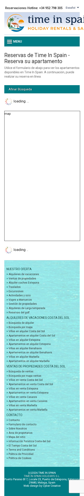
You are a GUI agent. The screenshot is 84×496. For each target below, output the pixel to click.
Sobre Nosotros (18, 428)
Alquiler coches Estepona (24, 282)
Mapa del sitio (17, 437)
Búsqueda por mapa (21, 327)
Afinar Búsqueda (20, 89)
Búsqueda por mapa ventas (25, 375)
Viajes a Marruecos (20, 299)
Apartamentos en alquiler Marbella (29, 361)
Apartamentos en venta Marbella (28, 409)
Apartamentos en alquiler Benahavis (30, 352)
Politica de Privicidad (21, 454)
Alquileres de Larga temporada (27, 308)
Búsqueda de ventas (21, 371)
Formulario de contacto (22, 424)
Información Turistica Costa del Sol (29, 441)
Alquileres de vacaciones (24, 274)
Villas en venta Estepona (23, 388)
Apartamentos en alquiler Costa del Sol (32, 335)
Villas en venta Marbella (23, 405)
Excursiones (16, 291)
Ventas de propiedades (22, 278)
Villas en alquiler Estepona (24, 339)
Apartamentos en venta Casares (28, 401)
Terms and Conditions (22, 449)
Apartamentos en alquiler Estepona (30, 344)
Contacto (14, 420)
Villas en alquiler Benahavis (25, 348)
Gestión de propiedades (23, 303)
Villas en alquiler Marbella (24, 356)
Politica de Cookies (20, 458)
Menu (17, 41)
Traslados (15, 287)
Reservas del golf (19, 312)
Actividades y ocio (20, 295)
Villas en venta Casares (23, 397)
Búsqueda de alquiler (21, 322)
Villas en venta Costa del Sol (26, 379)
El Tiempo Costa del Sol (23, 445)
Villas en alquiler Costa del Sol (27, 331)
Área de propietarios (21, 432)
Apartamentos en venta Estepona (28, 392)
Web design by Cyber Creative (42, 485)
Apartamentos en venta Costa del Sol (31, 384)
